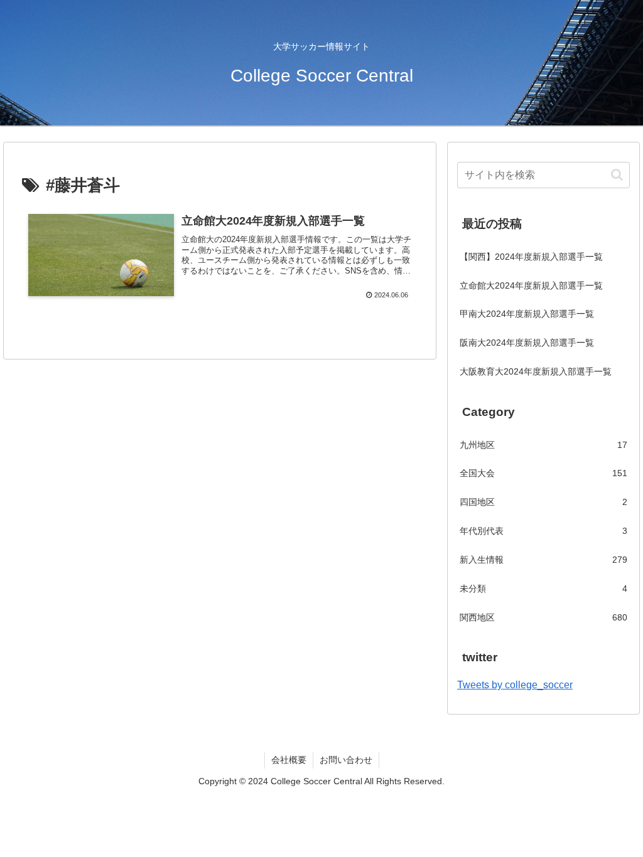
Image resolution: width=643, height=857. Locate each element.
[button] (617, 175)
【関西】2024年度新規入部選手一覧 (531, 257)
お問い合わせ (346, 760)
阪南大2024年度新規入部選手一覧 (527, 343)
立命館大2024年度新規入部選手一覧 (531, 285)
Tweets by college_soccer (515, 684)
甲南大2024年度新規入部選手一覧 (527, 314)
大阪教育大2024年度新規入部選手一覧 (536, 371)
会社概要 (288, 760)
